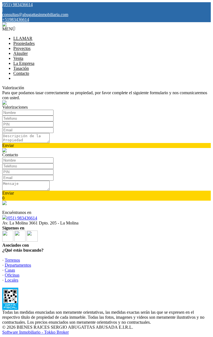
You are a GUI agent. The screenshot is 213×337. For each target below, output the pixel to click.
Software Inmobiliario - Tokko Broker (35, 332)
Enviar (8, 145)
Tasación (21, 68)
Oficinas (12, 275)
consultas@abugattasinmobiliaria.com (35, 14)
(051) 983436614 (22, 218)
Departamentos (18, 265)
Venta (18, 58)
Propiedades (24, 43)
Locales (11, 280)
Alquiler (20, 53)
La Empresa (23, 63)
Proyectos (22, 48)
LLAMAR (22, 38)
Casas (10, 270)
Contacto (21, 73)
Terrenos (12, 260)
